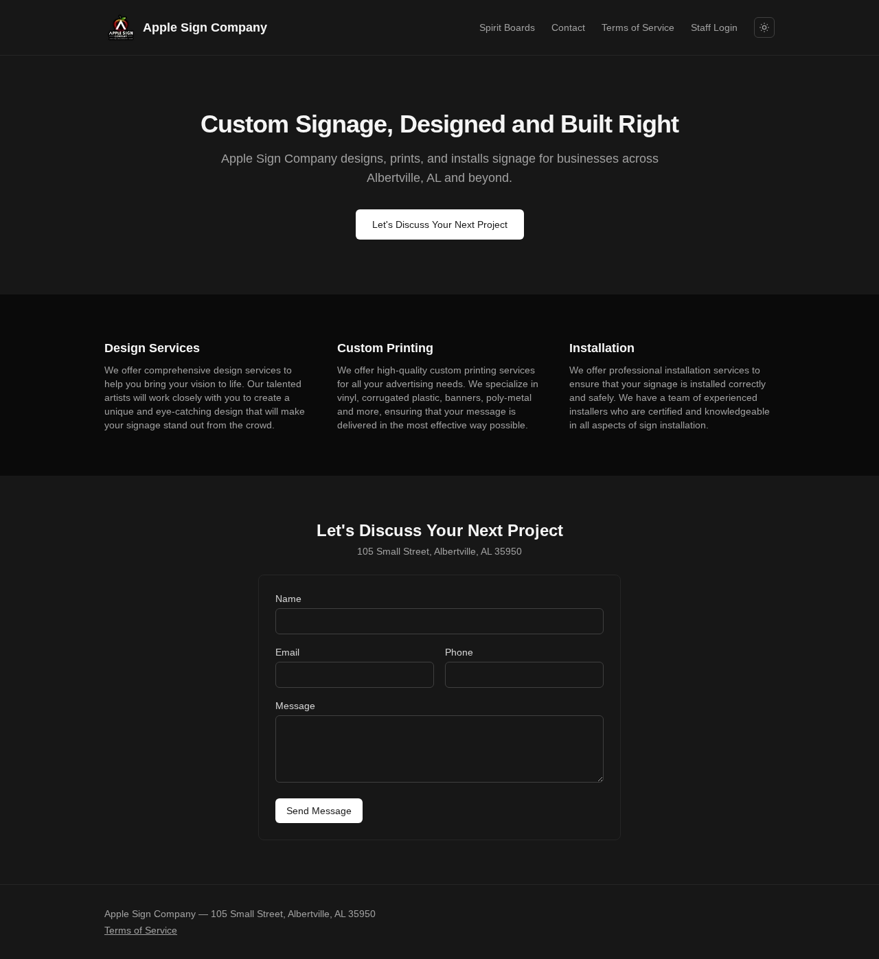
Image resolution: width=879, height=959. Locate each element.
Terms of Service (638, 27)
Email (287, 652)
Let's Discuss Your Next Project (439, 224)
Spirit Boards (507, 27)
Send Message (319, 810)
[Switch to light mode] (764, 27)
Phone (459, 652)
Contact (568, 27)
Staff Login (714, 27)
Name (288, 598)
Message (295, 705)
